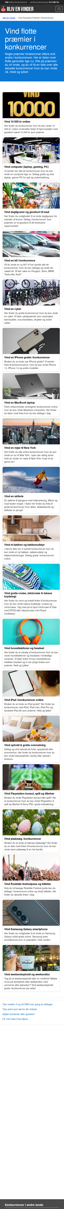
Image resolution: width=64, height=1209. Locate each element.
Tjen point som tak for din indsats (19, 1009)
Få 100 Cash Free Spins (15, 1019)
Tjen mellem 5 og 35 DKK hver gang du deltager (27, 1004)
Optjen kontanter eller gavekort (18, 1014)
